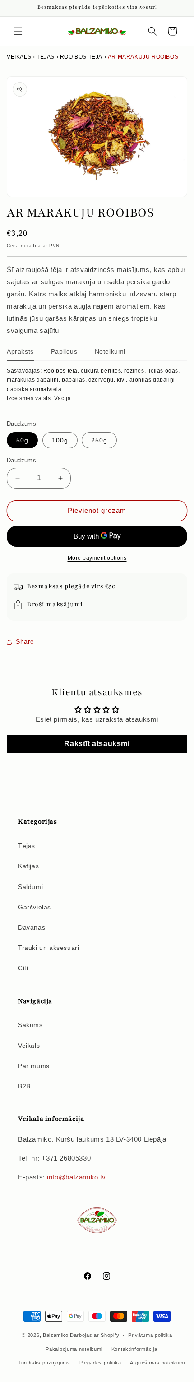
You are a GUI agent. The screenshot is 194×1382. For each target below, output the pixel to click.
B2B (24, 1086)
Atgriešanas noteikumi (157, 1362)
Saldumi (30, 886)
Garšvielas (34, 907)
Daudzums (21, 460)
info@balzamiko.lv (76, 1177)
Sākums (30, 1024)
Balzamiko (55, 1335)
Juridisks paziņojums (44, 1362)
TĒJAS (46, 57)
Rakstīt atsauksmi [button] (96, 743)
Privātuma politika (150, 1335)
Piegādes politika (100, 1362)
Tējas (26, 845)
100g (60, 440)
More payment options (97, 558)
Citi (23, 968)
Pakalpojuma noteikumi (74, 1349)
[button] (18, 31)
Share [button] (25, 641)
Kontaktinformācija (134, 1349)
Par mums (34, 1065)
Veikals (19, 57)
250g (99, 440)
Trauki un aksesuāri (48, 947)
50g (22, 440)
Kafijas (28, 866)
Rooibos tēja (81, 57)
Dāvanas (31, 927)
